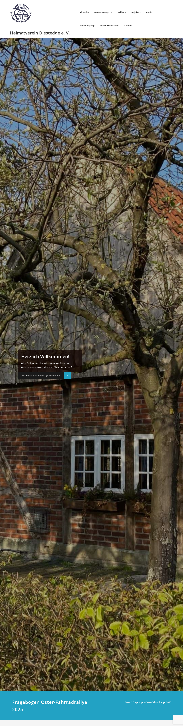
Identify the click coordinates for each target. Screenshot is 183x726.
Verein (149, 12)
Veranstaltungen (102, 12)
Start (127, 702)
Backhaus (121, 12)
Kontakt (128, 25)
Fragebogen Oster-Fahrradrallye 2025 (152, 702)
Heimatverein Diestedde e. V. (40, 33)
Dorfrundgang (87, 25)
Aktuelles (84, 12)
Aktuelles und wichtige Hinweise (40, 375)
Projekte (135, 12)
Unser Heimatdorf (109, 25)
